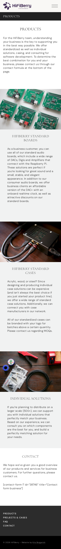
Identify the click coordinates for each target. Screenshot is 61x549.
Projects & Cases (15, 517)
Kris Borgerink (39, 542)
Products (9, 513)
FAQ (5, 521)
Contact (9, 525)
